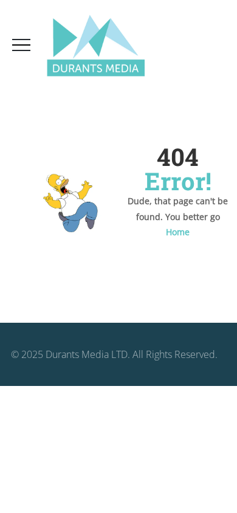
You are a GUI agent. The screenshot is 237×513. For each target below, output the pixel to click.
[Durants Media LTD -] (96, 46)
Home (178, 232)
